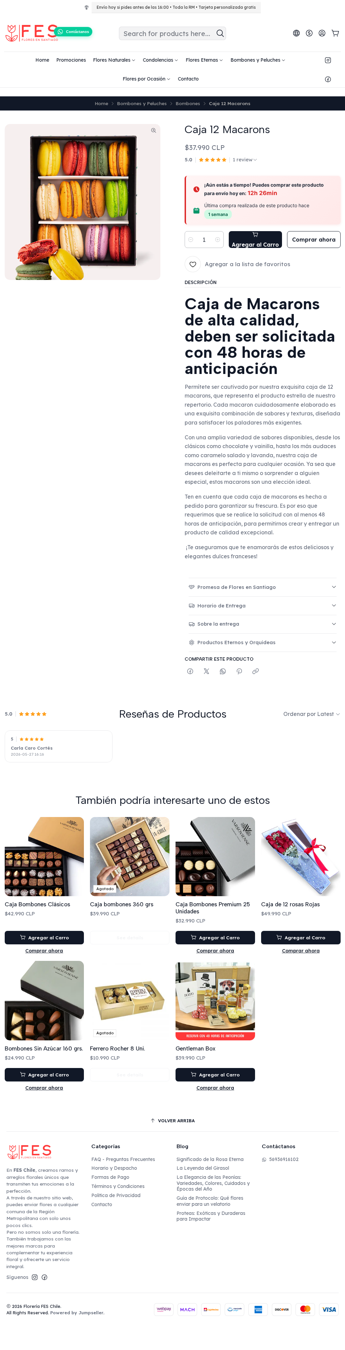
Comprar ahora (44, 951)
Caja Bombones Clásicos (37, 904)
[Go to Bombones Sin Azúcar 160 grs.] (44, 1000)
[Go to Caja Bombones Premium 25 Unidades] (215, 857)
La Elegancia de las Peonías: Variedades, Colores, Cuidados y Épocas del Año (213, 1183)
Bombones (188, 103)
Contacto (101, 1204)
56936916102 (284, 1159)
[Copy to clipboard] (255, 672)
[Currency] (309, 33)
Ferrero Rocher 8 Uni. (117, 1048)
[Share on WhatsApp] (222, 672)
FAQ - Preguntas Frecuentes (123, 1159)
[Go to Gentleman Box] (215, 1000)
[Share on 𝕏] (206, 672)
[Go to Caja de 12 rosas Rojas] (301, 857)
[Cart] (335, 33)
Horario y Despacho (114, 1168)
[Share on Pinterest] (239, 672)
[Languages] (296, 33)
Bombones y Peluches (142, 103)
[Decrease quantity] (190, 239)
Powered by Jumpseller (76, 1312)
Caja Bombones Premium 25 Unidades (213, 908)
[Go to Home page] (31, 33)
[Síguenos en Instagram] (328, 60)
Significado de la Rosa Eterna (210, 1159)
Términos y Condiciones (118, 1186)
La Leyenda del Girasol (203, 1168)
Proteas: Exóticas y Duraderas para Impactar (211, 1216)
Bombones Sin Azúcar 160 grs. (44, 1048)
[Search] (220, 33)
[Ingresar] (322, 33)
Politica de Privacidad (115, 1195)
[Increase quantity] (217, 239)
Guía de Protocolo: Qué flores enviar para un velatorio (210, 1201)
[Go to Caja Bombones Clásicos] (44, 857)
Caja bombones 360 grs (121, 904)
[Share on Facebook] (190, 672)
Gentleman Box (196, 1048)
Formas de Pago (110, 1177)
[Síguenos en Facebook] (328, 78)
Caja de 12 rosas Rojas (290, 904)
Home (101, 103)
